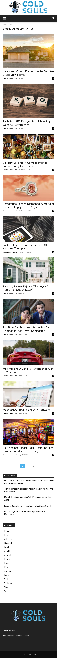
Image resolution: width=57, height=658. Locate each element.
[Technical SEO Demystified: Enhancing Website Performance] (28, 101)
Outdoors (8, 571)
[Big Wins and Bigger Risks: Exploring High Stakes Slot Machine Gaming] (28, 432)
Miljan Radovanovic (10, 252)
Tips (6, 587)
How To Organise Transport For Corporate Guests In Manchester (25, 512)
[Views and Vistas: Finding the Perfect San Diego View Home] (28, 51)
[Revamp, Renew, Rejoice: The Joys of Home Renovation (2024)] (28, 270)
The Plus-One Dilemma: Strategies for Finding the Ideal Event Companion (26, 329)
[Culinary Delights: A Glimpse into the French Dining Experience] (28, 146)
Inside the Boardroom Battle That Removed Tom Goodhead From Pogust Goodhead (29, 482)
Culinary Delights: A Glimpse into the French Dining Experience (25, 164)
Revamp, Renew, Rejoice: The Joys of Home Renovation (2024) (25, 288)
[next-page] (33, 466)
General (7, 555)
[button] (4, 18)
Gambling (8, 551)
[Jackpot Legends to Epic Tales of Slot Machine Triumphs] (28, 229)
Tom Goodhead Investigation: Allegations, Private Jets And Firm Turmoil (28, 490)
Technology (9, 583)
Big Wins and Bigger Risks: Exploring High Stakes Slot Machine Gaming (28, 449)
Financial (8, 543)
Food (6, 547)
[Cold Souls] (28, 7)
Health (7, 559)
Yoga (6, 591)
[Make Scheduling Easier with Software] (28, 394)
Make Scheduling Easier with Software (26, 410)
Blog (6, 535)
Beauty (7, 531)
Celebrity (8, 539)
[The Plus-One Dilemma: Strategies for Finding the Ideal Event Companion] (28, 311)
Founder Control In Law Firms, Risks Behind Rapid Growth (27, 506)
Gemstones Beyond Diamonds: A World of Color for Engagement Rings (28, 205)
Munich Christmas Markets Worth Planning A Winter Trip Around (27, 498)
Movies (7, 567)
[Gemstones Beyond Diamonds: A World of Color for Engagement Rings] (28, 188)
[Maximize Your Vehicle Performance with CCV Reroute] (28, 352)
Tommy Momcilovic (10, 78)
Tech (6, 579)
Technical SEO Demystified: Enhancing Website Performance (26, 123)
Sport (6, 575)
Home (5, 25)
